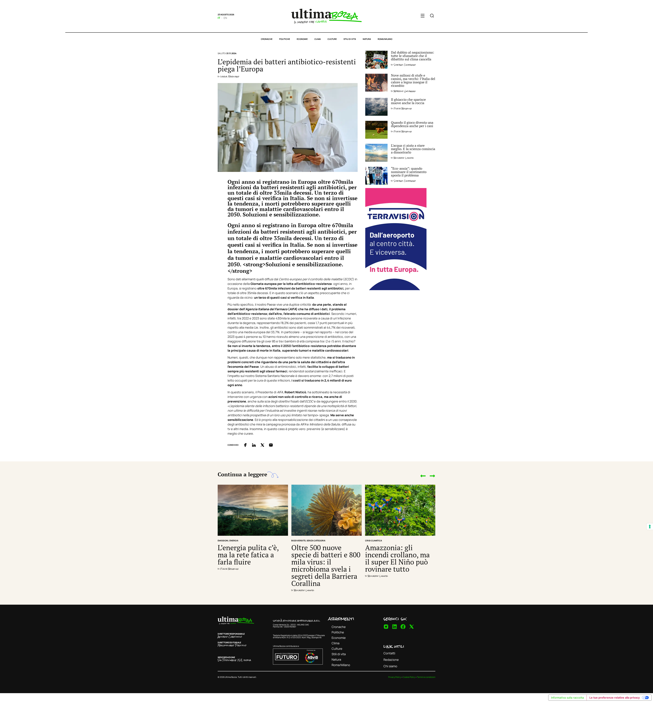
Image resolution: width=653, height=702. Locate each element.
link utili (393, 646)
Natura (367, 39)
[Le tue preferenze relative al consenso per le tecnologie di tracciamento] (650, 526)
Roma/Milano (385, 39)
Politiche (284, 39)
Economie (302, 39)
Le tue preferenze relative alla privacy (614, 697)
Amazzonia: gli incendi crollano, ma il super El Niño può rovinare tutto (397, 558)
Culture (332, 39)
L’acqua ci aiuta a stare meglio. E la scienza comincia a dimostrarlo (413, 149)
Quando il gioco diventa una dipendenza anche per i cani (412, 124)
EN (225, 18)
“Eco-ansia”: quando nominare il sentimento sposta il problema (408, 171)
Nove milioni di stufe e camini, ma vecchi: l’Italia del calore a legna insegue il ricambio (413, 80)
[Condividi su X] (262, 445)
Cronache (266, 39)
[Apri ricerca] (432, 16)
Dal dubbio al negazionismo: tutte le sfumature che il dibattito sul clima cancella (412, 55)
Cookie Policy (409, 677)
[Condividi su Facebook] (245, 445)
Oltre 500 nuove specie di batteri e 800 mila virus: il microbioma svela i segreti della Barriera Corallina (325, 565)
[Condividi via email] (270, 445)
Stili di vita (350, 39)
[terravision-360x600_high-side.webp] (395, 289)
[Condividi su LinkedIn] (253, 445)
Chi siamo (390, 666)
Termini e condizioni (426, 677)
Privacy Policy (394, 677)
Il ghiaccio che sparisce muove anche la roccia (408, 101)
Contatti (389, 653)
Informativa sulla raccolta (567, 697)
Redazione (391, 660)
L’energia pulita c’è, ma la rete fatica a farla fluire (248, 555)
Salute (221, 53)
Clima (317, 39)
